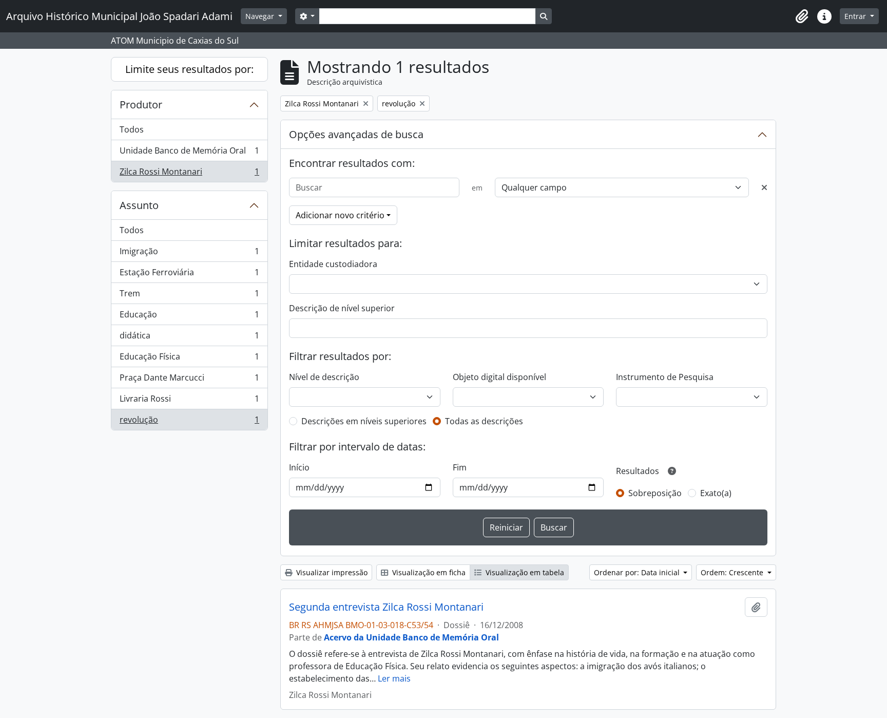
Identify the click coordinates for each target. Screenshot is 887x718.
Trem (189, 296)
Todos (132, 129)
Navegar (260, 16)
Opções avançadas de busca (356, 134)
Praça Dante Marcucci (189, 380)
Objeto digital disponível (499, 377)
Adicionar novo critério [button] (340, 215)
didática (189, 338)
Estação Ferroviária (189, 275)
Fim (460, 467)
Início (299, 467)
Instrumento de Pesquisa (665, 377)
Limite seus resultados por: (189, 69)
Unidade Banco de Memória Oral (189, 153)
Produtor (141, 104)
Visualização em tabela (524, 572)
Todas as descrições (484, 421)
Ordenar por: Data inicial (638, 572)
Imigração (189, 253)
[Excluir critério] (764, 187)
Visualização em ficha (428, 572)
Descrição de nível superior (342, 308)
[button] (801, 16)
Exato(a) (715, 493)
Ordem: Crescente (733, 572)
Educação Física (189, 359)
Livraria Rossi (189, 401)
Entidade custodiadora (333, 264)
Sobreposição (655, 493)
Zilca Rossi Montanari (189, 174)
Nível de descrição (324, 377)
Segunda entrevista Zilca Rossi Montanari (386, 607)
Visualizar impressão (331, 572)
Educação (189, 317)
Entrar (856, 16)
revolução (189, 422)
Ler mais (394, 678)
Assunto (139, 205)
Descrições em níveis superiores (364, 421)
